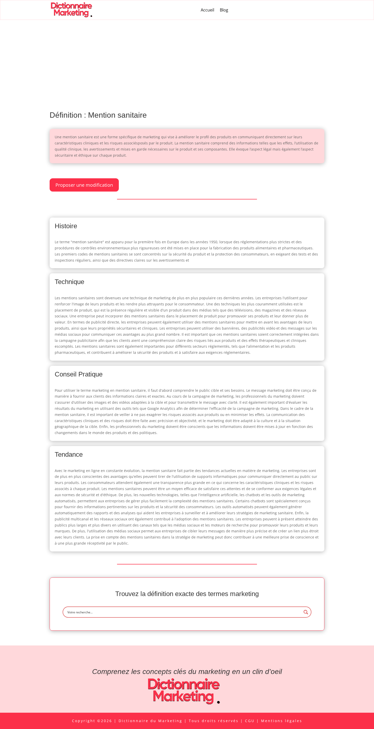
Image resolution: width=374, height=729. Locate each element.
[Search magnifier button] (305, 612)
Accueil (207, 10)
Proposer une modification (84, 185)
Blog (224, 10)
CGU (250, 720)
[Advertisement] (187, 58)
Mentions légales (281, 720)
